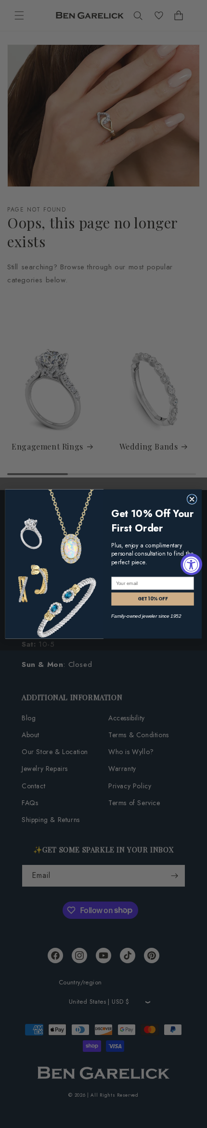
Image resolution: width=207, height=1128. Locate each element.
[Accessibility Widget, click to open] (191, 564)
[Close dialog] (191, 499)
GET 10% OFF (153, 599)
